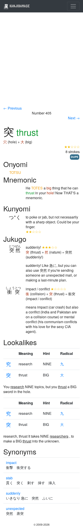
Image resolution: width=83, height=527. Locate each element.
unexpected (15, 508)
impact (11, 462)
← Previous (12, 108)
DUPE (74, 157)
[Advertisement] (41, 62)
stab (9, 477)
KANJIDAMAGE (19, 6)
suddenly (13, 493)
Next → (74, 117)
